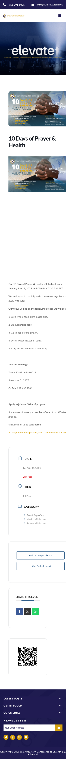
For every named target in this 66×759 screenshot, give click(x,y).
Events (21, 49)
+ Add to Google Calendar (40, 555)
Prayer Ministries (36, 523)
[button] (33, 698)
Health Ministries (36, 519)
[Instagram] (19, 737)
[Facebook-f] (12, 737)
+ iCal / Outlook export (40, 566)
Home (11, 49)
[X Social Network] (27, 611)
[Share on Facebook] (19, 611)
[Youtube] (26, 737)
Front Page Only (36, 515)
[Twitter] (6, 737)
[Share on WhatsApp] (35, 611)
